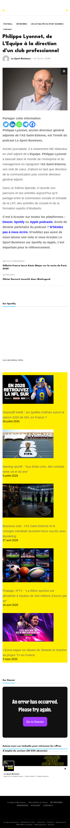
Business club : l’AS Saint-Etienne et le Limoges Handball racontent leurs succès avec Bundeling (34, 531)
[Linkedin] (12, 124)
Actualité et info (28, 822)
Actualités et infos (37, 803)
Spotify (19, 222)
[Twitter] (6, 124)
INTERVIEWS (56, 803)
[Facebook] (32, 124)
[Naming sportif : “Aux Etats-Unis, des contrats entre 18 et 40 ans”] (28, 443)
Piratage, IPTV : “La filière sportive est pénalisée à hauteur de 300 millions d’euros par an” (35, 596)
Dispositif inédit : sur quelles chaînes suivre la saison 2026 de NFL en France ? (33, 415)
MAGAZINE (22, 806)
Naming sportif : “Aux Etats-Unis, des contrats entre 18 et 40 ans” (33, 469)
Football (8, 24)
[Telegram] (26, 124)
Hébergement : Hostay (44, 824)
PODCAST (35, 806)
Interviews (21, 24)
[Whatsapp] (19, 124)
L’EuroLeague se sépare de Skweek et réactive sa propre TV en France (34, 652)
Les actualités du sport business (47, 24)
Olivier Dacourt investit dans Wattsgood (26, 279)
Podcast (7, 29)
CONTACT (48, 806)
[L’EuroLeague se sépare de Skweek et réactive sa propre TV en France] (28, 627)
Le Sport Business (21, 59)
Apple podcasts (41, 222)
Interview (41, 822)
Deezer (7, 222)
